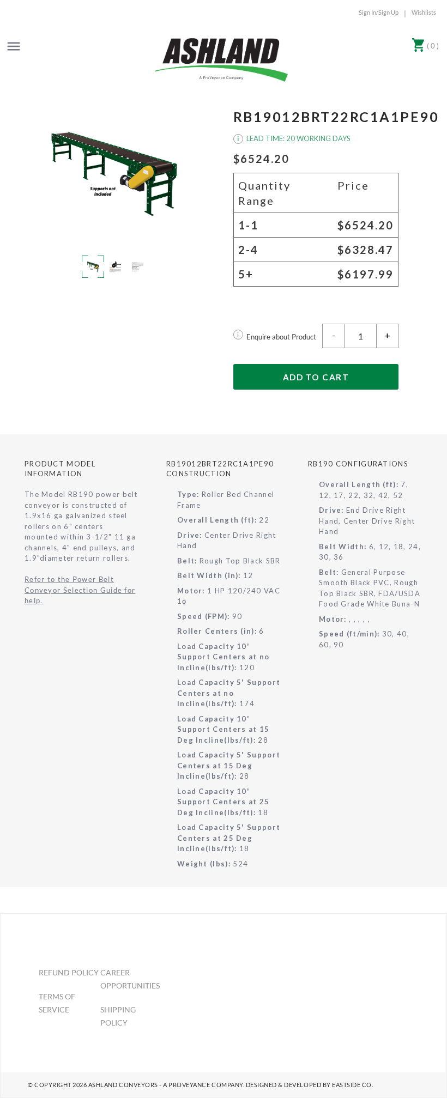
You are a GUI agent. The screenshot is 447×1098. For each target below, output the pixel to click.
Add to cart (316, 377)
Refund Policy (69, 972)
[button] (114, 172)
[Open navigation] (13, 46)
